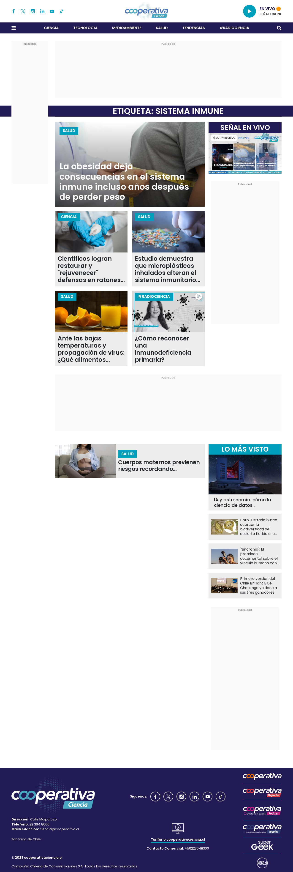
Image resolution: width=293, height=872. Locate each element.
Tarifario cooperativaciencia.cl (178, 839)
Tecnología (85, 27)
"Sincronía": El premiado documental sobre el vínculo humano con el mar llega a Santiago (259, 556)
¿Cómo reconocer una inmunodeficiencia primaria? (163, 349)
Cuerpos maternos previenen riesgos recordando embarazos (159, 465)
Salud (162, 27)
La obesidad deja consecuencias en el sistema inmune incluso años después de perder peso (124, 181)
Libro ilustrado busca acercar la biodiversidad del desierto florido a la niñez (258, 527)
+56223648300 (197, 848)
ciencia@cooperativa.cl (59, 829)
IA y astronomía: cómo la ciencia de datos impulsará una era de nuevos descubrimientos (242, 502)
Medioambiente (126, 27)
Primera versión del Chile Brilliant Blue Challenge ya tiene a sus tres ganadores (258, 585)
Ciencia (51, 27)
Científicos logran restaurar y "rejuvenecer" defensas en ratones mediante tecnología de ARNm (90, 269)
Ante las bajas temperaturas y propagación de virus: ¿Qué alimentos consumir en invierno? (91, 349)
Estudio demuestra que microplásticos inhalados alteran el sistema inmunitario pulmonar (165, 269)
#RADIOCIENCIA (234, 27)
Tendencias (193, 27)
